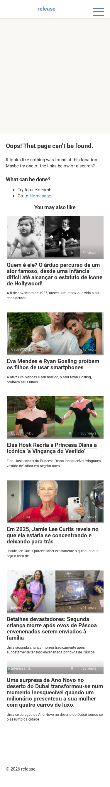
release (46, 9)
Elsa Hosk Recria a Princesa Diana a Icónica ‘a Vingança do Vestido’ (52, 448)
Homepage (40, 196)
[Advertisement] (55, 76)
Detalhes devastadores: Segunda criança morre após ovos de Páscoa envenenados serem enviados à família (52, 628)
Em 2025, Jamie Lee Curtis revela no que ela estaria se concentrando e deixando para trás (53, 535)
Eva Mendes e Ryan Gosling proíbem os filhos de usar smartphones (53, 364)
